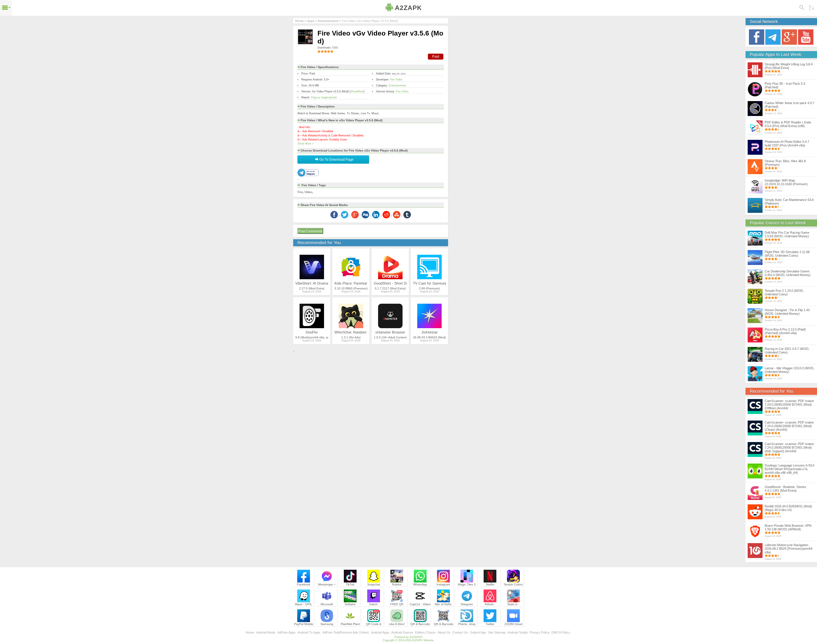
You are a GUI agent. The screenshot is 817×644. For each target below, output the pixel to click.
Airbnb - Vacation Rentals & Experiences (490, 609)
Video (308, 192)
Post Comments (310, 231)
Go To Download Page (336, 159)
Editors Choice (425, 632)
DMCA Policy (560, 632)
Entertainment (397, 85)
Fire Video (396, 79)
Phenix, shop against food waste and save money (467, 629)
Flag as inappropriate (324, 97)
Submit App (478, 632)
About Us (443, 632)
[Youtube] (805, 37)
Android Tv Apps (308, 632)
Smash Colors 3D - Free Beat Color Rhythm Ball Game (513, 590)
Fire (300, 192)
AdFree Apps (286, 632)
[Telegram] (773, 37)
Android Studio (517, 632)
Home (250, 632)
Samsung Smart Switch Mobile (327, 627)
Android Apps (380, 632)
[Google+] (789, 37)
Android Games (402, 632)
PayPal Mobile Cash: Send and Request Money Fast (303, 629)
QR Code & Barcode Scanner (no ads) (373, 629)
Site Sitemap (497, 632)
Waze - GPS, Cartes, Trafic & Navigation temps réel (303, 609)
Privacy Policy (540, 632)
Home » (300, 21)
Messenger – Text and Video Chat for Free (327, 588)
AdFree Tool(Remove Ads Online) (345, 632)
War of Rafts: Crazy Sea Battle (443, 608)
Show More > (305, 143)
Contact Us (460, 632)
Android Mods (266, 632)
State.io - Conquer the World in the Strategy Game (513, 609)
